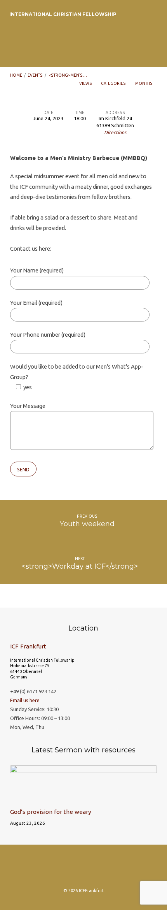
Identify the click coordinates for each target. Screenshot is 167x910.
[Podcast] (83, 869)
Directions (115, 132)
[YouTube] (114, 869)
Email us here (25, 700)
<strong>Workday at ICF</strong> (80, 566)
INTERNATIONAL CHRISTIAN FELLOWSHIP (63, 14)
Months (144, 83)
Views (86, 83)
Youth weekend (87, 524)
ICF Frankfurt (28, 646)
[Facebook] (68, 869)
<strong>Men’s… (68, 75)
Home (16, 75)
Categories (114, 83)
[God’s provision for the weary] (83, 797)
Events (35, 75)
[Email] (99, 869)
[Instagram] (53, 869)
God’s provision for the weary (50, 811)
